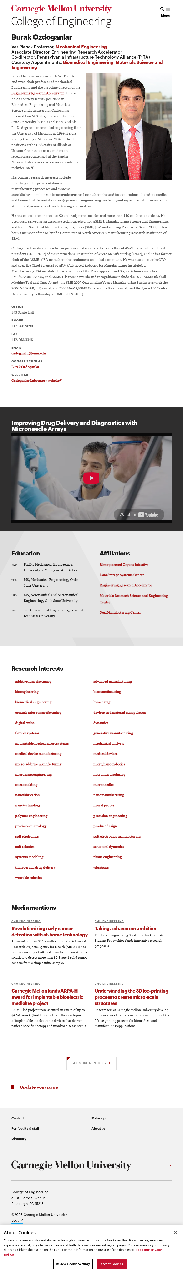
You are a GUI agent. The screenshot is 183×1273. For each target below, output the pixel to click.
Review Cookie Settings (73, 1264)
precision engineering (110, 816)
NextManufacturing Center (120, 613)
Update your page (39, 1087)
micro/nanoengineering (33, 775)
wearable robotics (28, 878)
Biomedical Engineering (88, 62)
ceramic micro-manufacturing (38, 713)
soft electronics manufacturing (117, 836)
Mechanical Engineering (81, 46)
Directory (18, 1138)
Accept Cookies (112, 1264)
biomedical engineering (33, 702)
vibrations (101, 868)
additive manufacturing (33, 682)
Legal (17, 1221)
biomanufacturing (107, 692)
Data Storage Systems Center (122, 575)
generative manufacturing (113, 733)
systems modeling (29, 857)
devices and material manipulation (119, 713)
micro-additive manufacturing (38, 764)
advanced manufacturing (112, 682)
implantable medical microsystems (42, 743)
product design (105, 826)
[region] (91, 1249)
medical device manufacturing (38, 754)
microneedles (103, 785)
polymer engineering (31, 816)
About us (98, 1128)
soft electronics (27, 836)
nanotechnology (28, 805)
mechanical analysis (108, 743)
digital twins (25, 723)
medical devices (105, 754)
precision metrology (30, 826)
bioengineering (27, 692)
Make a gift (100, 1118)
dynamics (100, 723)
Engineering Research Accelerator (37, 93)
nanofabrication (27, 795)
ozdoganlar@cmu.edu (28, 353)
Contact (17, 1118)
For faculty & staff (25, 1128)
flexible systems (27, 733)
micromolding (26, 785)
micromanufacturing (109, 775)
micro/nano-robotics (109, 764)
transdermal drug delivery (35, 868)
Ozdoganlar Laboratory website (36, 381)
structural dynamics (108, 847)
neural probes (104, 805)
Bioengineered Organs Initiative (124, 565)
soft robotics (25, 847)
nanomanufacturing (108, 795)
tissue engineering (107, 857)
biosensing (101, 702)
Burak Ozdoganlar (25, 367)
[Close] (175, 1232)
